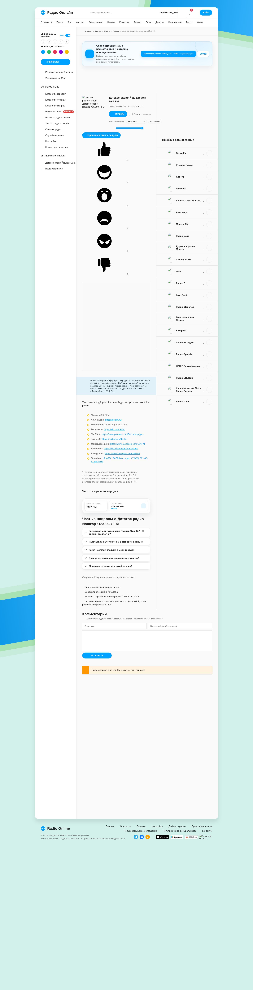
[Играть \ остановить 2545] (209, 153)
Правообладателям (202, 826)
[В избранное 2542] (203, 224)
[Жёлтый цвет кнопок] (67, 52)
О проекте (125, 826)
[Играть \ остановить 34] (209, 295)
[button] (182, 12)
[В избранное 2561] (203, 176)
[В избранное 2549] (203, 188)
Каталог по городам (55, 94)
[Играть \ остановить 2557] (209, 402)
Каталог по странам (55, 99)
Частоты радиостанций (57, 117)
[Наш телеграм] (136, 837)
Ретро (189, 22)
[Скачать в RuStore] (205, 837)
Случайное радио (54, 135)
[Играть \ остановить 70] (209, 354)
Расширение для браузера (59, 72)
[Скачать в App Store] (162, 837)
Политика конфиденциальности (179, 831)
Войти (203, 54)
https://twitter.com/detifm (114, 439)
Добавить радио (177, 826)
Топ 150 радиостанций (57, 123)
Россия (116, 31)
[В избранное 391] (203, 283)
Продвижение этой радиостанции (102, 587)
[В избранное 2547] (203, 247)
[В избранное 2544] (203, 200)
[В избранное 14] (203, 318)
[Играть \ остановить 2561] (209, 177)
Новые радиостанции (56, 147)
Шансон (111, 22)
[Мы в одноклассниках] (147, 837)
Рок (69, 22)
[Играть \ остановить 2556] (209, 271)
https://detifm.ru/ (113, 419)
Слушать (119, 114)
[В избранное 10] (203, 235)
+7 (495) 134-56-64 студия (116, 458)
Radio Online (58, 828)
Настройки (51, 141)
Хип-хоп (80, 22)
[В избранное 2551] (203, 377)
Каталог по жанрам (55, 105)
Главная (110, 826)
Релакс (137, 22)
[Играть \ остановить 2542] (209, 224)
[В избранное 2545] (203, 153)
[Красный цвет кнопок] (55, 52)
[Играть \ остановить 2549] (209, 189)
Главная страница (92, 31)
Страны (45, 22)
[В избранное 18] (203, 342)
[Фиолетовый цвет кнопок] (61, 52)
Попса (59, 22)
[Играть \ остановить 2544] (209, 200)
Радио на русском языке (131, 402)
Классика (124, 22)
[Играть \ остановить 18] (209, 342)
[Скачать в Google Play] (176, 837)
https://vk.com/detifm (114, 429)
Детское (159, 22)
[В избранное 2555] (203, 330)
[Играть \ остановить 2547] (209, 248)
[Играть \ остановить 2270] (209, 260)
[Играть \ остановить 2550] (209, 212)
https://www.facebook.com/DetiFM (127, 444)
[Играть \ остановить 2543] (209, 165)
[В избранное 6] (203, 306)
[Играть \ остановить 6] (209, 307)
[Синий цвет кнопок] (43, 52)
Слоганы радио (53, 129)
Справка (141, 826)
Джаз (148, 22)
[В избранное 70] (203, 354)
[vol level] (111, 128)
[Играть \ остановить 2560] (209, 366)
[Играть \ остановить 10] (209, 236)
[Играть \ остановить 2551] (209, 378)
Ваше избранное (54, 168)
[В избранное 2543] (203, 164)
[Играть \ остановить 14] (209, 319)
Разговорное (175, 22)
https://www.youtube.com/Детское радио (122, 434)
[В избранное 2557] (203, 401)
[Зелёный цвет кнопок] (49, 52)
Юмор (200, 22)
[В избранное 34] (203, 295)
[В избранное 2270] (203, 259)
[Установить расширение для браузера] (191, 837)
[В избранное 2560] (203, 366)
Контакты (207, 831)
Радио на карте (57, 111)
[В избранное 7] (203, 389)
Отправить (97, 655)
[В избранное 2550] (203, 212)
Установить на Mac (55, 78)
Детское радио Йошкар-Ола (57, 162)
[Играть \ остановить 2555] (209, 331)
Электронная (95, 22)
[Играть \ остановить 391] (209, 283)
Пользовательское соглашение (140, 831)
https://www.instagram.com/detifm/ (122, 453)
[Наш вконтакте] (142, 837)
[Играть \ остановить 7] (209, 390)
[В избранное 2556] (203, 271)
